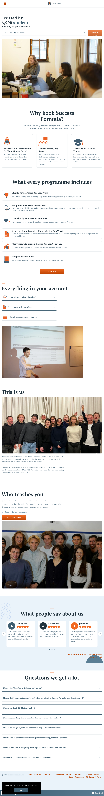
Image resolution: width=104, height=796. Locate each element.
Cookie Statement (76, 777)
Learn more (34, 785)
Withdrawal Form (93, 777)
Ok (21, 790)
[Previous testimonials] (4, 634)
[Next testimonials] (100, 634)
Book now (52, 271)
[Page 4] (54, 649)
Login (29, 774)
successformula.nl (16, 775)
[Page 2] (51, 649)
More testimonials (95, 657)
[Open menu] (5, 3)
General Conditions (63, 774)
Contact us (47, 774)
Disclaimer (78, 774)
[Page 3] (52, 649)
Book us (37, 774)
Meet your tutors (14, 517)
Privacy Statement (93, 774)
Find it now (95, 33)
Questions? (99, 793)
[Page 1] (49, 649)
